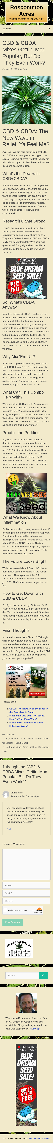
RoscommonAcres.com (39, 1138)
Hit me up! (35, 1028)
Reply (9, 829)
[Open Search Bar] (49, 29)
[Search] (43, 975)
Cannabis (10, 734)
